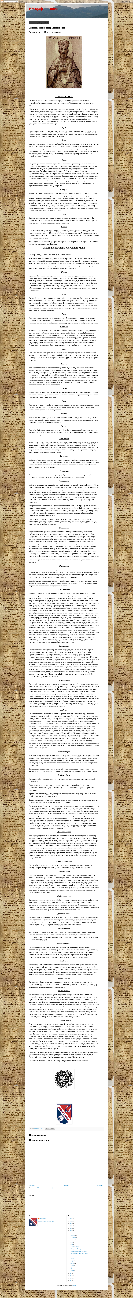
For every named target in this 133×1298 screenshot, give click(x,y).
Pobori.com (43, 1218)
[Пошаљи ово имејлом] (46, 1129)
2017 (71, 1278)
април (72, 1263)
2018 (71, 1275)
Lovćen (72, 1258)
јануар (72, 1270)
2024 (71, 1223)
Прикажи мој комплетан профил (46, 1221)
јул (72, 1242)
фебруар (73, 1268)
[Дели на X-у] (50, 1129)
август (73, 1239)
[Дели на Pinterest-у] (54, 1129)
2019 (71, 1273)
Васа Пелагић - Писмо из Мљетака (79, 1253)
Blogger (74, 1285)
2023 (71, 1226)
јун (72, 1244)
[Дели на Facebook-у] (52, 1129)
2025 (71, 1221)
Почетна (66, 1185)
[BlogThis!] (48, 1129)
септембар (73, 1237)
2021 (71, 1230)
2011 (71, 1280)
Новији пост (32, 1185)
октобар (73, 1235)
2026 (71, 1218)
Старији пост (100, 1185)
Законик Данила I (75, 1246)
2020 (71, 1233)
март (72, 1265)
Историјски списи (43, 8)
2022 (71, 1228)
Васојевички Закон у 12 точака (78, 1249)
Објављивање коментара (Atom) (45, 1188)
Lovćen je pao (74, 1255)
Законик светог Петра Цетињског (79, 1251)
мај (72, 1261)
